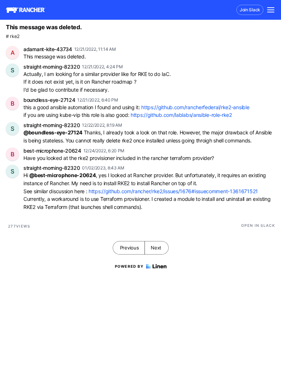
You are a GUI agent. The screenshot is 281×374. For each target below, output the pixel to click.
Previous (129, 248)
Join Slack (250, 9)
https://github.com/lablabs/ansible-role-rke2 (181, 115)
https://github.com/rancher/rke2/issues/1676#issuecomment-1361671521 (173, 191)
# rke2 (12, 36)
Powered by (129, 266)
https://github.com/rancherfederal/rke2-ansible (195, 107)
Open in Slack (258, 225)
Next (156, 248)
